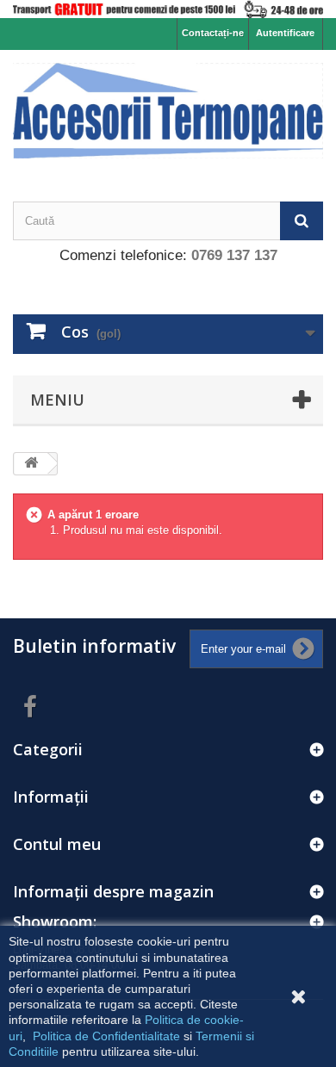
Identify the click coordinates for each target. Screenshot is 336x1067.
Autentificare (285, 33)
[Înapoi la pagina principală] (31, 464)
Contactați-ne (213, 33)
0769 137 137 (234, 255)
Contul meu (57, 844)
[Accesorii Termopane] (168, 110)
